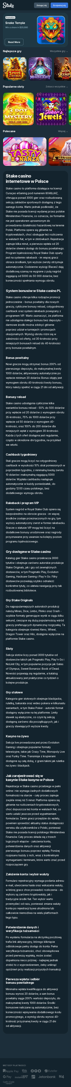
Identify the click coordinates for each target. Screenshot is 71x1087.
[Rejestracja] (59, 5)
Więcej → (63, 131)
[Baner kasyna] (35, 30)
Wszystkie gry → (59, 51)
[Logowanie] (41, 5)
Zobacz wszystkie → (57, 86)
